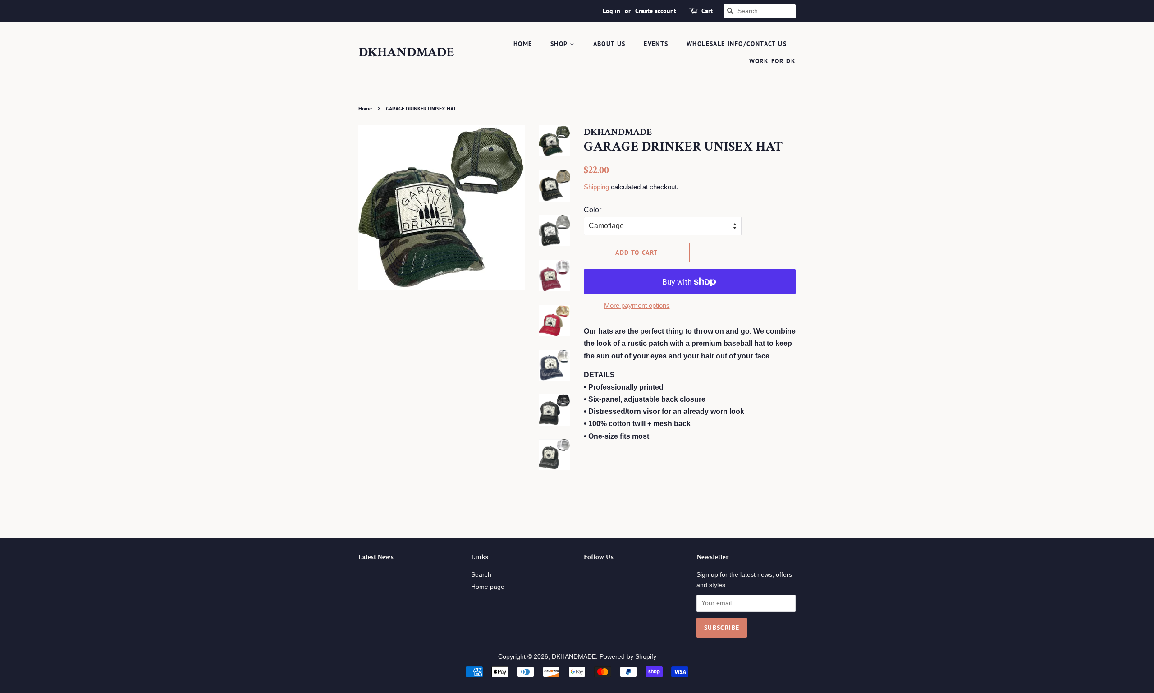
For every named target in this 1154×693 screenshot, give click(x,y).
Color (592, 210)
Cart (707, 11)
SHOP (560, 44)
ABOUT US (609, 44)
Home (365, 108)
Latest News (376, 557)
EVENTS (656, 44)
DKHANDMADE (406, 53)
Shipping (596, 187)
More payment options (637, 305)
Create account (655, 11)
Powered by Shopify (628, 656)
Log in (611, 11)
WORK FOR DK (772, 61)
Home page (487, 586)
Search (481, 574)
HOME (522, 44)
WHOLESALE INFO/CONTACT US (737, 44)
